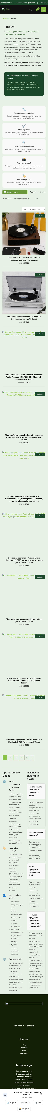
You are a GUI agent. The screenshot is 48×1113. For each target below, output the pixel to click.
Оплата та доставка (24, 1077)
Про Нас (24, 1048)
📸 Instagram (24, 1109)
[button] (31, 9)
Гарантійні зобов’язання (24, 1082)
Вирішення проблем (24, 1074)
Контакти (24, 1053)
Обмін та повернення (24, 1080)
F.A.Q (24, 1045)
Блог (24, 1051)
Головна (5, 18)
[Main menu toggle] (43, 9)
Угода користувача (24, 1071)
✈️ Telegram (11, 1103)
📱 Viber (38, 1103)
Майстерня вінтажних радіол (24, 1088)
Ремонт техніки (24, 1085)
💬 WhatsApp (25, 1103)
